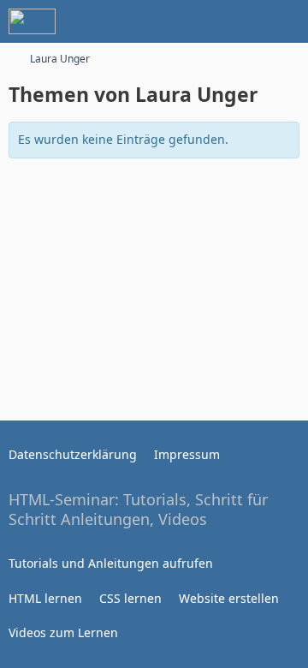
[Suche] (200, 21)
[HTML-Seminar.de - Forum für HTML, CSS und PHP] (32, 21)
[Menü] (286, 21)
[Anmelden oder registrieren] (243, 21)
